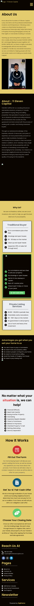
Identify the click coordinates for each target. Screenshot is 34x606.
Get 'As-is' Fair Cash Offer (17, 489)
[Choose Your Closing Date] (17, 513)
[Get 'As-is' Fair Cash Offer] (17, 482)
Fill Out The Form (17, 457)
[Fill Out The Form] (17, 450)
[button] (29, 4)
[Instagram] (7, 558)
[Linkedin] (11, 558)
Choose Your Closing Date (17, 520)
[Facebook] (3, 558)
